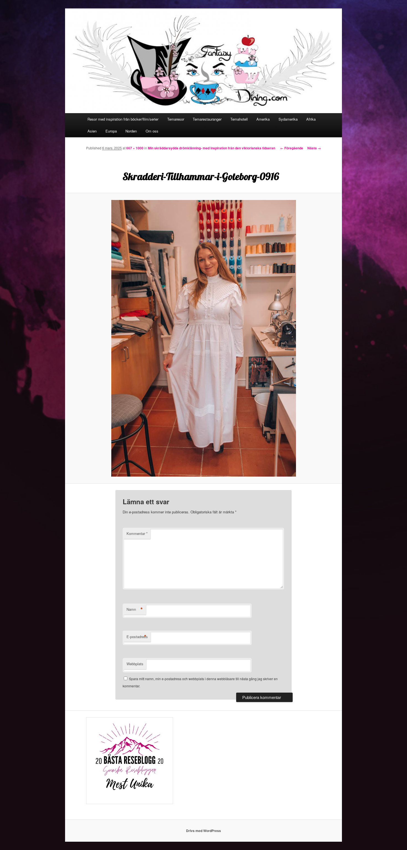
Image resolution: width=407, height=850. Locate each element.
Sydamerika (288, 119)
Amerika (263, 119)
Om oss (152, 131)
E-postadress (137, 636)
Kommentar (137, 533)
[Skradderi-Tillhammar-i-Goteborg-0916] (203, 338)
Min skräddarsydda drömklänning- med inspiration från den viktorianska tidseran (211, 147)
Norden (131, 131)
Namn (135, 609)
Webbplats (135, 663)
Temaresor (175, 119)
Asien (92, 131)
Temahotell (239, 119)
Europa (111, 131)
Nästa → (314, 147)
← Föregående (291, 147)
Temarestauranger (207, 119)
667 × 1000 (134, 147)
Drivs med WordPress (203, 830)
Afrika (311, 119)
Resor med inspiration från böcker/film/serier (122, 119)
